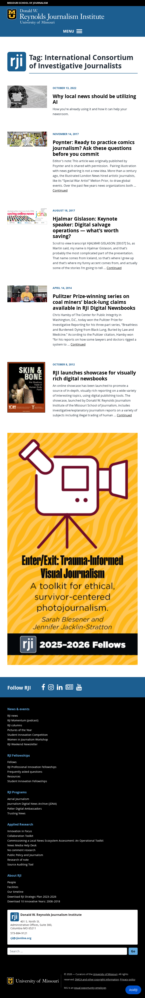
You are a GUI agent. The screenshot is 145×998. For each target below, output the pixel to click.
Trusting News (16, 813)
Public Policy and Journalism (25, 855)
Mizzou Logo (12, 14)
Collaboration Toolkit (20, 836)
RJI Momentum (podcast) (22, 720)
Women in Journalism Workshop (27, 739)
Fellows (12, 762)
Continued (60, 190)
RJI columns (14, 725)
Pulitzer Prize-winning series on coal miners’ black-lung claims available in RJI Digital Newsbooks (94, 302)
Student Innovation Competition (27, 735)
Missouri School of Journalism (27, 3)
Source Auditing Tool (20, 864)
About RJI (14, 875)
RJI (62, 15)
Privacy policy (127, 979)
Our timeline (15, 891)
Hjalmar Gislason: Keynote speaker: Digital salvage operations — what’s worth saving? (86, 227)
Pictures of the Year (19, 730)
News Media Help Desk (21, 845)
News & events (18, 709)
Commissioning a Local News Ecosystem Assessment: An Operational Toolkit (55, 840)
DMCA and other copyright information (97, 979)
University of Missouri (37, 23)
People (11, 882)
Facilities (12, 887)
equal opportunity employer (90, 987)
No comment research (21, 850)
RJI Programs (17, 792)
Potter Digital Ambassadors (24, 808)
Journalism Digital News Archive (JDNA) (32, 803)
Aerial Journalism (18, 799)
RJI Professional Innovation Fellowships (31, 767)
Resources (13, 776)
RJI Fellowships (18, 755)
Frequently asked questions (24, 771)
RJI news (12, 715)
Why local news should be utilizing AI (94, 99)
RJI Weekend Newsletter (22, 744)
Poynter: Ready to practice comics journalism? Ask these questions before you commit (94, 148)
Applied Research (20, 824)
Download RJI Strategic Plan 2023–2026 (31, 896)
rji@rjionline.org (20, 938)
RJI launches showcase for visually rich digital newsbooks (94, 375)
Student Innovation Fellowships (27, 781)
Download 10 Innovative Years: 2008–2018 (33, 901)
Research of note (18, 859)
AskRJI (133, 990)
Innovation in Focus (19, 831)
